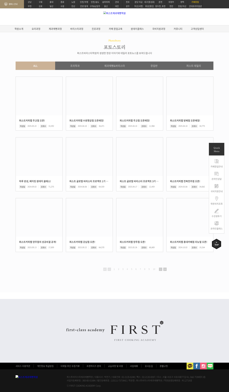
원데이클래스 (137, 28)
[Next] (160, 269)
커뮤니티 (178, 28)
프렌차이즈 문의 (94, 366)
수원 (62, 6)
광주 (128, 6)
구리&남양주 (95, 6)
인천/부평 (84, 2)
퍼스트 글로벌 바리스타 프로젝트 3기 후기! (139, 181)
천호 (128, 2)
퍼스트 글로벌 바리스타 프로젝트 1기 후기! (89, 181)
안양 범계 (84, 6)
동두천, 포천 (160, 6)
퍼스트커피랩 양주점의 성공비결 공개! (37, 241)
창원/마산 (182, 6)
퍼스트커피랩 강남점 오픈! (82, 241)
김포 (40, 6)
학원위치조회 (217, 203)
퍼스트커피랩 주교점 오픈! (32, 120)
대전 (117, 6)
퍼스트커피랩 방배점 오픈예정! (185, 120)
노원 (73, 2)
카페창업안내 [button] (217, 166)
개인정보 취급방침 (45, 366)
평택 (182, 2)
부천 (30, 6)
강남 (30, 2)
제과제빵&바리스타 (114, 66)
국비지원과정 (158, 28)
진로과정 (96, 28)
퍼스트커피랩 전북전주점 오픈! (185, 181)
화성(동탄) (149, 6)
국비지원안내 (217, 191)
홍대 (51, 2)
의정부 (171, 2)
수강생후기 (217, 216)
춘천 (160, 2)
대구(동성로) (149, 2)
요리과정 (36, 28)
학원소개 (19, 28)
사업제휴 (134, 366)
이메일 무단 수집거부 (70, 366)
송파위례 (106, 2)
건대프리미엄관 (195, 6)
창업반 (154, 66)
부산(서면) (138, 6)
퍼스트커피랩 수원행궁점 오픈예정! (86, 120)
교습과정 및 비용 (115, 366)
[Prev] (109, 269)
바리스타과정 (76, 28)
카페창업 (195, 2)
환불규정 (164, 366)
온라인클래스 (217, 228)
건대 (117, 2)
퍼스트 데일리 (193, 66)
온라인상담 (217, 178)
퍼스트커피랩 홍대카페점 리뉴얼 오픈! (188, 241)
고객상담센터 (197, 28)
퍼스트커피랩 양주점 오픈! (133, 241)
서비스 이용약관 (23, 366)
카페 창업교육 (115, 28)
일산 (51, 6)
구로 (40, 2)
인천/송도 (95, 2)
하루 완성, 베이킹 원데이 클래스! (35, 181)
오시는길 (149, 366)
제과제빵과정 (55, 28)
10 (154, 269)
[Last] (165, 269)
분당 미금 (138, 2)
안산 (73, 6)
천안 (171, 6)
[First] (105, 269)
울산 (106, 6)
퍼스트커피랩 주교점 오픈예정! (135, 120)
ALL (35, 66)
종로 (62, 2)
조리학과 (75, 66)
